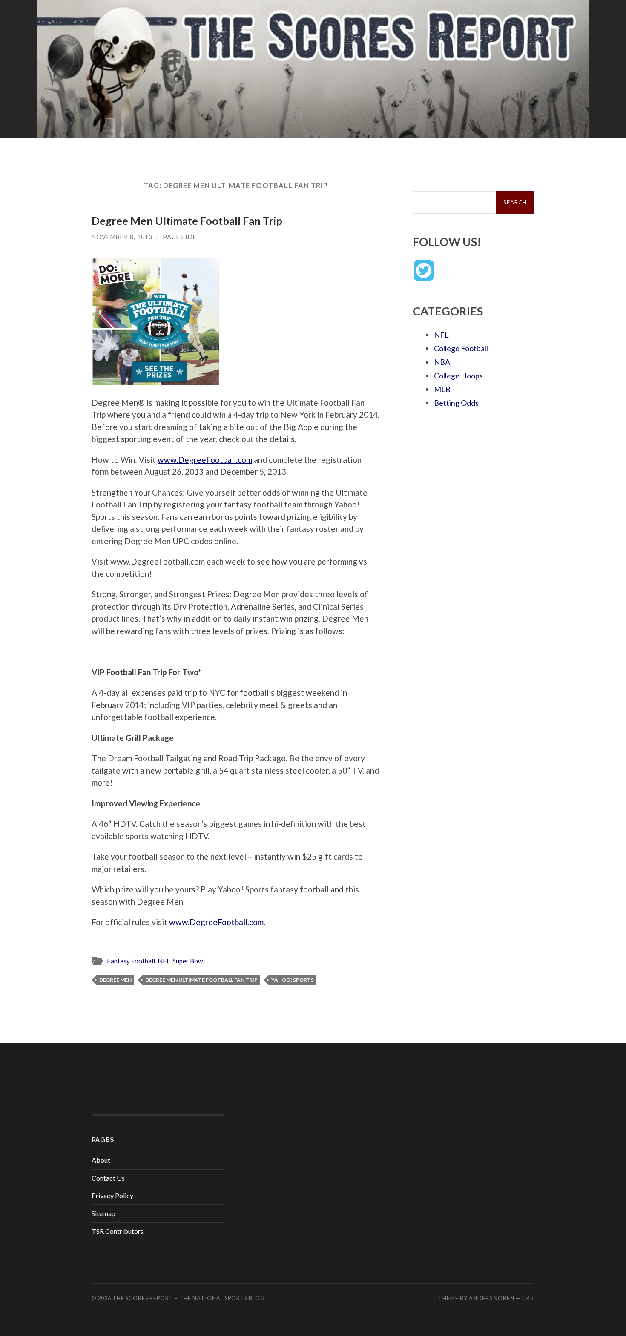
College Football (461, 348)
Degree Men (115, 980)
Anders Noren (491, 1298)
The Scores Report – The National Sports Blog (188, 1298)
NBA (442, 362)
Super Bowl (188, 961)
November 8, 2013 (122, 237)
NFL (164, 961)
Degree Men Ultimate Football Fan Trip (187, 220)
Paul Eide (180, 237)
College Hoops (458, 375)
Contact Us (108, 1178)
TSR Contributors (118, 1231)
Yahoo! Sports (292, 980)
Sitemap (103, 1213)
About (101, 1160)
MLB (442, 389)
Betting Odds (456, 402)
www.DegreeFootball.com (205, 459)
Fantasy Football (131, 961)
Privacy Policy (112, 1195)
